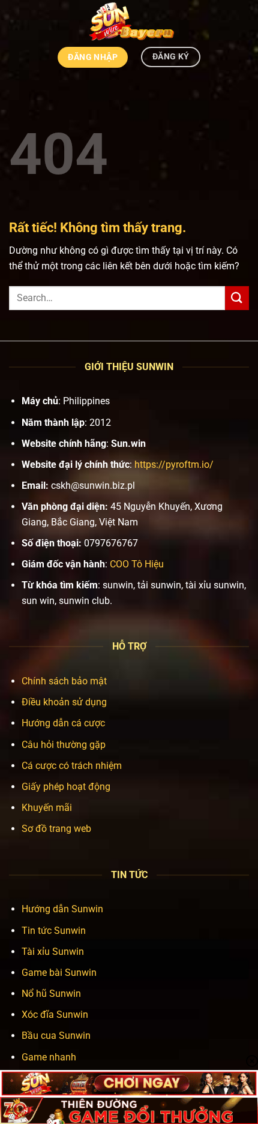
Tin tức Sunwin (54, 930)
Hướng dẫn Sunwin (62, 909)
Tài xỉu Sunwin (53, 951)
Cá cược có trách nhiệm (72, 765)
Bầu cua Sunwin (56, 1035)
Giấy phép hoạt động (66, 786)
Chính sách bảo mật (64, 681)
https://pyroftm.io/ (174, 464)
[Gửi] (237, 297)
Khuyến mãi (47, 807)
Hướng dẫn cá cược (63, 723)
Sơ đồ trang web (56, 828)
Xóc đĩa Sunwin (55, 1014)
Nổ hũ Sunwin (51, 993)
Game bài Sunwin (59, 972)
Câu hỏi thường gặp (64, 744)
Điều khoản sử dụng (64, 702)
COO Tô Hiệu (137, 564)
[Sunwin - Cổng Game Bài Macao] (129, 21)
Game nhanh (49, 1057)
